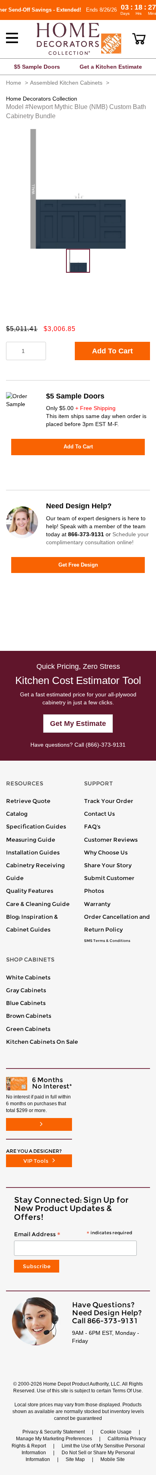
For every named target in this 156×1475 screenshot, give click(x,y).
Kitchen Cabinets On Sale (42, 1041)
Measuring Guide (30, 839)
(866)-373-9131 (106, 744)
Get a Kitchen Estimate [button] (111, 66)
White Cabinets (28, 977)
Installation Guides (33, 852)
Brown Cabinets (28, 1015)
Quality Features (29, 890)
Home (13, 82)
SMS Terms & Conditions (107, 941)
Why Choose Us (106, 852)
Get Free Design (78, 565)
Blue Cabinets (26, 1003)
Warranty (97, 904)
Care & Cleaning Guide (38, 904)
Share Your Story (108, 865)
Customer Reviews (111, 839)
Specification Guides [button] (36, 826)
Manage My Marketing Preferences (54, 1438)
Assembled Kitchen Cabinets (66, 82)
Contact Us (99, 813)
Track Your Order (108, 801)
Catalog (17, 813)
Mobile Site (112, 1459)
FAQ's (92, 826)
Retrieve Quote (28, 801)
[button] (139, 39)
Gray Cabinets (26, 990)
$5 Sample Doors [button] (37, 66)
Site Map (75, 1459)
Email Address (73, 1234)
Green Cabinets (28, 1029)
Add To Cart (112, 351)
